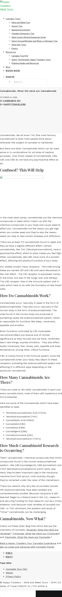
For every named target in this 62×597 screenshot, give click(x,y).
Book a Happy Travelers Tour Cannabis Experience (28, 543)
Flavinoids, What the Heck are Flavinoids (27, 537)
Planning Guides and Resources (25, 63)
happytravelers (15, 104)
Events (15, 48)
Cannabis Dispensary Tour (23, 33)
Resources (11, 52)
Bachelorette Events (21, 30)
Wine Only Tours (19, 44)
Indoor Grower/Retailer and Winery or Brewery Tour (35, 41)
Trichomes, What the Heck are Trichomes (35, 533)
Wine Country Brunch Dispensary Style (29, 37)
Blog (8, 67)
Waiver (9, 572)
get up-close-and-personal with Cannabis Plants (27, 547)
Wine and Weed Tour (21, 22)
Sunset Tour (17, 26)
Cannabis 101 (11, 100)
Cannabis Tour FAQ (20, 56)
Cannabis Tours (13, 19)
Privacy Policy (13, 576)
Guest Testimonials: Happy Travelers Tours (31, 59)
